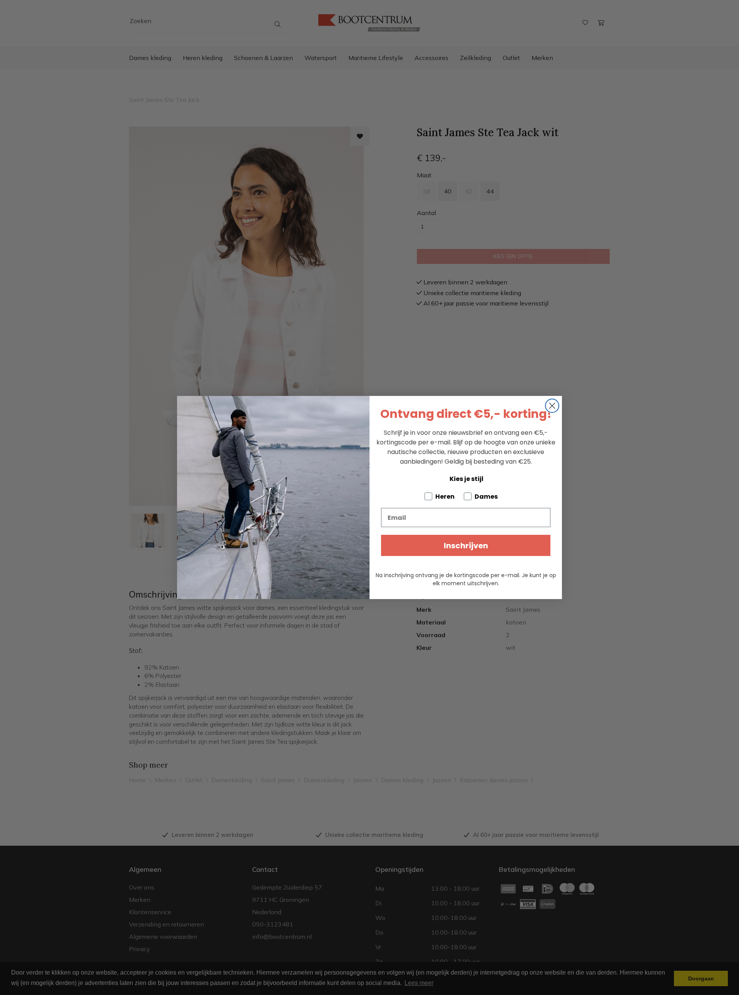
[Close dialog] (552, 405)
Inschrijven (466, 545)
